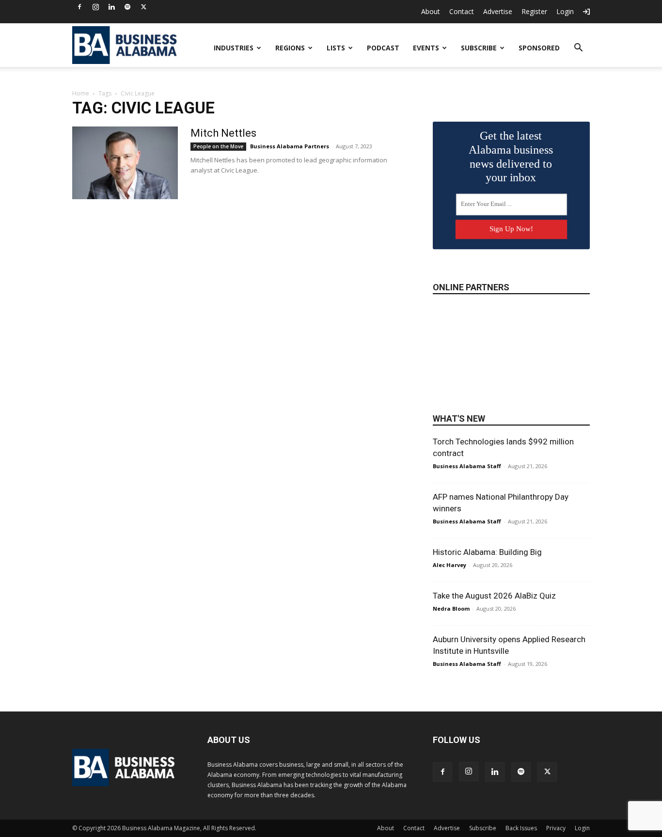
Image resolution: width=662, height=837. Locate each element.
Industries (233, 47)
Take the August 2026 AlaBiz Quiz (494, 595)
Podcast (383, 47)
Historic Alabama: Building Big (487, 552)
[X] (143, 7)
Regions (290, 47)
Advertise (497, 11)
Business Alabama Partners (289, 146)
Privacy (556, 828)
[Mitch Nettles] (125, 162)
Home (80, 93)
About (430, 11)
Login (565, 11)
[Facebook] (79, 7)
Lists (336, 47)
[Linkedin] (111, 7)
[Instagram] (95, 7)
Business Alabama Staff (467, 466)
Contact (461, 11)
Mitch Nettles (223, 133)
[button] (578, 48)
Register (534, 11)
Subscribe (479, 47)
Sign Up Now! (511, 229)
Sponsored (539, 47)
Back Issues (521, 828)
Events (426, 47)
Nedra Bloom (451, 608)
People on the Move (218, 146)
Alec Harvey (449, 565)
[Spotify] (127, 7)
